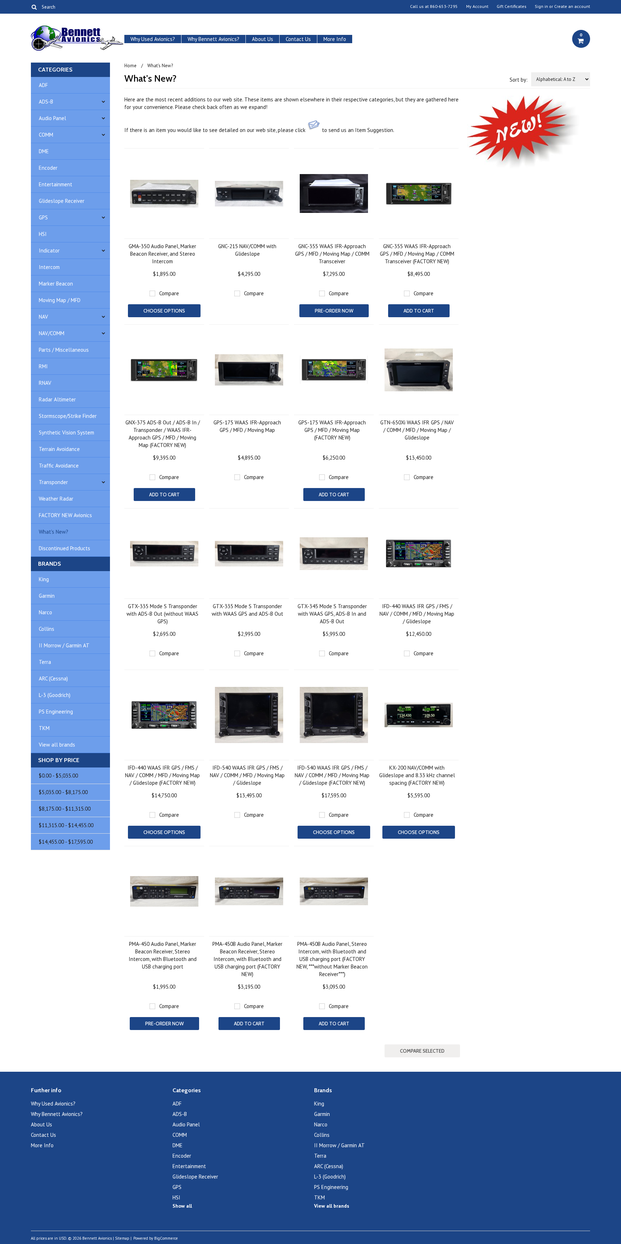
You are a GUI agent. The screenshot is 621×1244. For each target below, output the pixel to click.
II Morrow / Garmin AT (64, 645)
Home (130, 66)
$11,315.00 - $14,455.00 (66, 825)
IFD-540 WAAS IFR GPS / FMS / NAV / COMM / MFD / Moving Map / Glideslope (247, 775)
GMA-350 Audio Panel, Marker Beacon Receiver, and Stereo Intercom (162, 254)
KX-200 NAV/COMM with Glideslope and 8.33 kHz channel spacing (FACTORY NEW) (417, 775)
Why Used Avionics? (152, 39)
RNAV (45, 382)
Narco (45, 612)
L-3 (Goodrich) (54, 695)
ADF (43, 85)
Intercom (49, 267)
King (44, 579)
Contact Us (298, 39)
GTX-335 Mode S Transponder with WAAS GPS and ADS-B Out (247, 610)
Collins (46, 628)
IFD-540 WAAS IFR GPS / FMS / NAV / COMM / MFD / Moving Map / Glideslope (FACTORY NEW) (332, 775)
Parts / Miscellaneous (64, 349)
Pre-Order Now (334, 311)
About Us (262, 39)
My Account (477, 6)
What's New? (53, 531)
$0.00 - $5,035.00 (58, 775)
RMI (43, 366)
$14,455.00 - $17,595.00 (66, 841)
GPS (43, 217)
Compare (169, 293)
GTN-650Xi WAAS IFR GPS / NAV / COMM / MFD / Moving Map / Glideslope (417, 430)
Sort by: (519, 79)
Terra (45, 662)
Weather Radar (56, 498)
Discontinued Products (64, 548)
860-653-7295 (444, 6)
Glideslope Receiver (61, 200)
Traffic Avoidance (59, 465)
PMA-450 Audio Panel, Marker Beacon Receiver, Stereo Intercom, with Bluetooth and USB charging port (163, 955)
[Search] (34, 7)
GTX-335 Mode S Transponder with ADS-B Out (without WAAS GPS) (162, 614)
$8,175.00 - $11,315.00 (65, 808)
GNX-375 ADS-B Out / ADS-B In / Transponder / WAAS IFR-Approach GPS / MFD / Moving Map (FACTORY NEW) (162, 433)
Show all (182, 1206)
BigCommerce (166, 1238)
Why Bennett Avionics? (213, 39)
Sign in (541, 6)
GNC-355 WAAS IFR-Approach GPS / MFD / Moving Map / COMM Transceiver (332, 254)
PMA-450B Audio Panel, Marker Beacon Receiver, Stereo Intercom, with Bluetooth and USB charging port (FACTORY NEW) (247, 959)
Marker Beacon (56, 283)
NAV (43, 316)
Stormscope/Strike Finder (68, 416)
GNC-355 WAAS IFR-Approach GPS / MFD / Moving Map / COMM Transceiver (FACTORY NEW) (417, 254)
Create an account (572, 6)
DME (44, 151)
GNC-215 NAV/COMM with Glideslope (247, 250)
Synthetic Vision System (66, 432)
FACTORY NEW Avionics (65, 515)
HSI (43, 234)
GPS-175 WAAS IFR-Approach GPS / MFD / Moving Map (247, 426)
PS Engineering (56, 711)
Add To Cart (419, 311)
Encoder (48, 167)
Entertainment (55, 184)
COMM (46, 134)
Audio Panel (52, 118)
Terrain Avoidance (59, 449)
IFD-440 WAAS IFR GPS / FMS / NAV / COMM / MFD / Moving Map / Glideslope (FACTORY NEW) (162, 775)
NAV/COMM (51, 333)
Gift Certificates (511, 6)
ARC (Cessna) (53, 678)
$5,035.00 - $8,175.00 (63, 792)
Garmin (47, 595)
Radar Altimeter (57, 399)
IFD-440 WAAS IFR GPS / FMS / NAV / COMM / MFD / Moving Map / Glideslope (417, 614)
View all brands (57, 744)
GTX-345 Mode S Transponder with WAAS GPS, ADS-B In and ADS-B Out (332, 614)
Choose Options (164, 311)
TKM (44, 728)
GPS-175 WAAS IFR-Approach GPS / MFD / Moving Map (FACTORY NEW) (332, 430)
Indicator (49, 250)
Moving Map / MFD (59, 300)
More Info (334, 39)
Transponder (53, 482)
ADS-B (46, 101)
